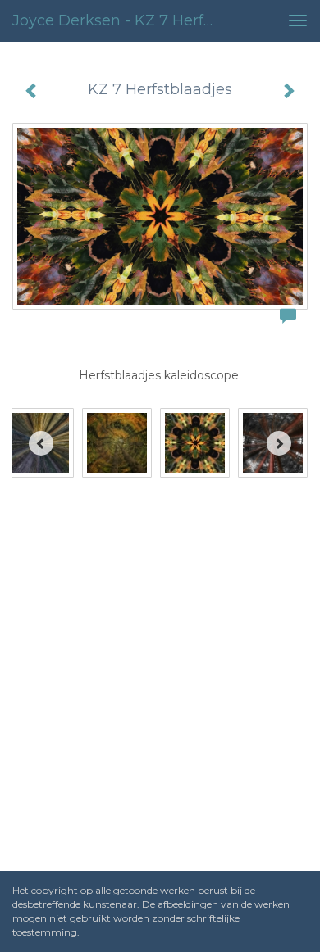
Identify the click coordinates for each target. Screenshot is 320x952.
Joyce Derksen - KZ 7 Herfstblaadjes (122, 20)
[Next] (279, 443)
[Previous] (41, 443)
